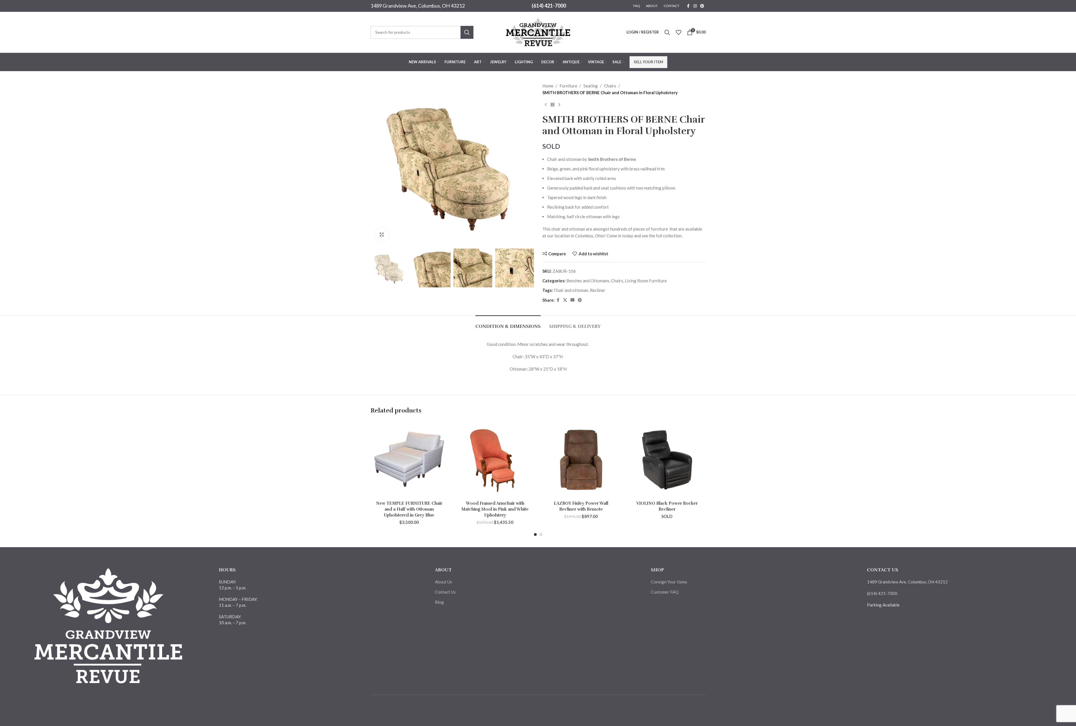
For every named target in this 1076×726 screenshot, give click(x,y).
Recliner (597, 290)
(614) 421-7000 (549, 6)
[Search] (667, 32)
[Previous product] (545, 105)
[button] (377, 268)
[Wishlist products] (678, 32)
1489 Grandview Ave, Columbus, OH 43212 (417, 6)
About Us (443, 581)
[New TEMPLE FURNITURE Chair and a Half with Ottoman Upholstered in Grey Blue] (409, 459)
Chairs (610, 85)
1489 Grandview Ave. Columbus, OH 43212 (907, 581)
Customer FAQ (665, 591)
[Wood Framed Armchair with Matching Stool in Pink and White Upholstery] (495, 459)
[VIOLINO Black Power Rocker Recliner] (667, 459)
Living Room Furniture (646, 280)
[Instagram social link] (695, 6)
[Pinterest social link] (702, 6)
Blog (439, 602)
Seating (590, 85)
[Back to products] (552, 105)
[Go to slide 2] (541, 534)
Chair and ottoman (571, 290)
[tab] (508, 323)
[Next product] (559, 105)
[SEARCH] (466, 32)
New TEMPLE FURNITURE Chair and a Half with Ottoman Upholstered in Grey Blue (409, 509)
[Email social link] (572, 300)
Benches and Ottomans (587, 280)
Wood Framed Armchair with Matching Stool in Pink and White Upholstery (495, 509)
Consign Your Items (669, 581)
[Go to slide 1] (535, 534)
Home (547, 85)
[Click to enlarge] (382, 234)
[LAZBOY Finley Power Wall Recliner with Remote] (581, 459)
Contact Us (445, 591)
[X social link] (565, 300)
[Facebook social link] (688, 6)
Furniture (568, 85)
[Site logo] (538, 31)
